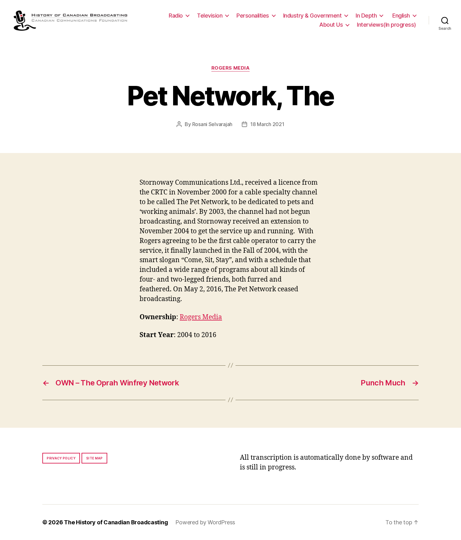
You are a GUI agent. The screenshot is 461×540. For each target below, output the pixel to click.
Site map (94, 458)
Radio (176, 15)
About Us (331, 24)
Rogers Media (230, 68)
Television (209, 15)
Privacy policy (61, 458)
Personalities (252, 15)
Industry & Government (312, 15)
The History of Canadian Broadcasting (116, 522)
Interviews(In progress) (386, 24)
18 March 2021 (267, 124)
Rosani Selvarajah (212, 124)
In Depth (366, 15)
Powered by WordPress (205, 522)
